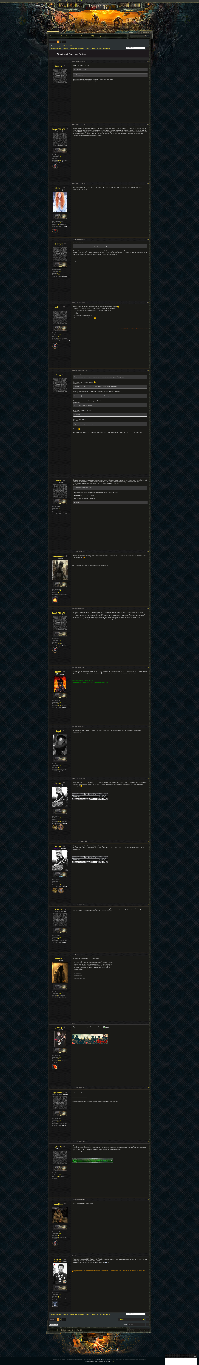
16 (148, 1023)
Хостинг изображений (70, 0)
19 (148, 1199)
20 (148, 1255)
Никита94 (58, 244)
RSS (78, 0)
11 (148, 726)
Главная (52, 36)
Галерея (88, 36)
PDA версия (61, 0)
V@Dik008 (69, 46)
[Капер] (58, 1028)
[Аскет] (58, 1147)
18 (148, 1141)
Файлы (68, 36)
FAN (64, 46)
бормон (58, 66)
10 (148, 667)
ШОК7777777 (58, 556)
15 (148, 954)
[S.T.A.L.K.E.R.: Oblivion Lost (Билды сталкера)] (62, 7)
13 (148, 841)
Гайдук (58, 307)
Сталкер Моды (75, 36)
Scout (58, 731)
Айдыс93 (58, 1260)
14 (148, 904)
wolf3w (58, 481)
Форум (57, 36)
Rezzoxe (58, 959)
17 (148, 1087)
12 (148, 778)
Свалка (88, 48)
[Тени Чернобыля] (71, 7)
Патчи (82, 36)
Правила (107, 36)
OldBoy (58, 188)
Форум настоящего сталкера (59, 48)
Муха (58, 375)
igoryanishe (58, 1093)
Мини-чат (170, 1356)
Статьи (62, 36)
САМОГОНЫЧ (58, 129)
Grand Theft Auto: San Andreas (101, 48)
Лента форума (99, 36)
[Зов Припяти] (123, 7)
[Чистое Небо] (79, 7)
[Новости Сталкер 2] (135, 7)
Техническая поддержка (77, 48)
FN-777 (58, 672)
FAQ (92, 36)
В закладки (55, 0)
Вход (70, 10)
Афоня (58, 783)
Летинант (58, 910)
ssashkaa (58, 1204)
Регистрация (129, 10)
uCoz (113, 1361)
